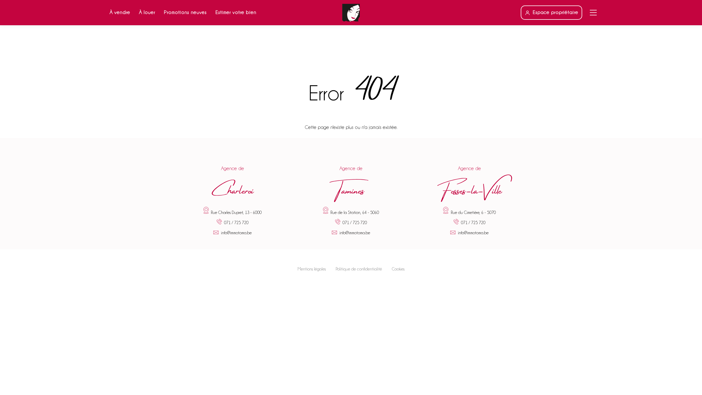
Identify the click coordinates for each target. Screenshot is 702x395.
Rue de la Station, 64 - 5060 (354, 212)
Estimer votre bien (236, 12)
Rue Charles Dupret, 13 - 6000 (236, 212)
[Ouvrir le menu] (593, 13)
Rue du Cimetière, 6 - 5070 (473, 212)
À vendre (120, 12)
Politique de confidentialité (359, 269)
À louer (147, 12)
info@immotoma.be (236, 233)
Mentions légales (312, 269)
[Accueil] (351, 12)
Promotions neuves (185, 12)
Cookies (398, 269)
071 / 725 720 (236, 223)
